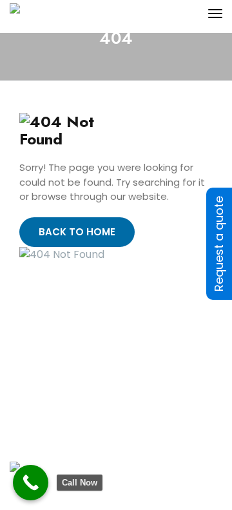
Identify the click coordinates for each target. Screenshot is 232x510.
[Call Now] (30, 482)
